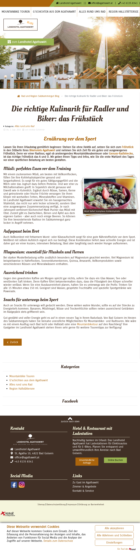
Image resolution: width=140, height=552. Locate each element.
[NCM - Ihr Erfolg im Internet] (70, 513)
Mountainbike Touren (21, 376)
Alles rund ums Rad (24, 126)
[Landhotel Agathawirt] (20, 24)
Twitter (13, 351)
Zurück (14, 342)
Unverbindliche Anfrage (86, 461)
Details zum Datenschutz (58, 540)
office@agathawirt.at (102, 3)
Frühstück (128, 147)
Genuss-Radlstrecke (121, 153)
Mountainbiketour (87, 324)
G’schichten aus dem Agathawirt (28, 380)
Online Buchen (115, 460)
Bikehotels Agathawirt (42, 150)
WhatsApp (20, 351)
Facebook (6, 351)
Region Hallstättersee (22, 388)
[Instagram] (21, 484)
